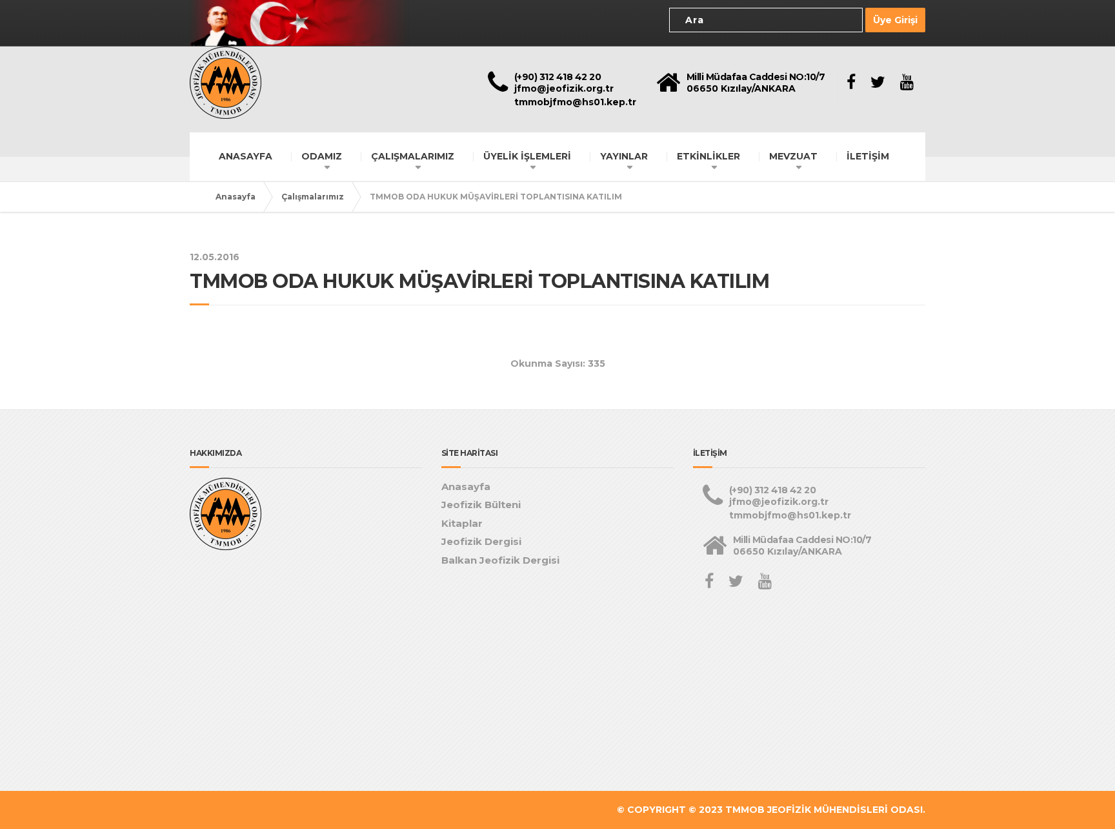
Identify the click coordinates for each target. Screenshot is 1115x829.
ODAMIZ (321, 156)
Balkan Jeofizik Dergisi (500, 560)
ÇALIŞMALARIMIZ (412, 156)
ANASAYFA (245, 156)
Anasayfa (236, 196)
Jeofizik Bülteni (481, 504)
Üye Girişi (895, 20)
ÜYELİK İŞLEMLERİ (527, 156)
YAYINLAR (624, 156)
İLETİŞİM (868, 156)
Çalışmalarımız (312, 196)
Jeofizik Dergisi (481, 541)
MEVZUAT (793, 156)
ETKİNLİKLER (708, 156)
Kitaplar (462, 523)
